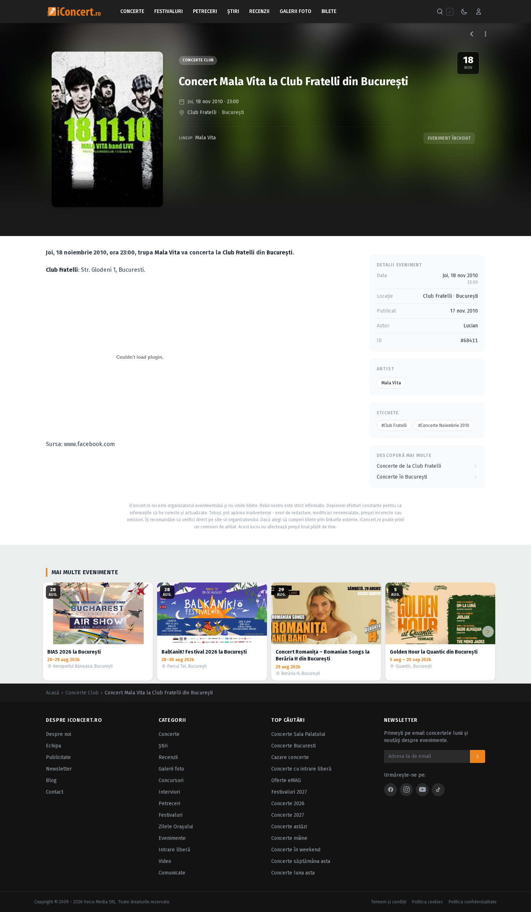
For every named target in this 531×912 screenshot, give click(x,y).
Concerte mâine (289, 838)
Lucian (470, 326)
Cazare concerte (290, 757)
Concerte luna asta (293, 873)
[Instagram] (406, 789)
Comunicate (172, 873)
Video (165, 861)
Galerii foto (171, 769)
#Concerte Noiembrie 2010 (443, 425)
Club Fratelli (201, 112)
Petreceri (205, 11)
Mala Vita (205, 138)
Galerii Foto (295, 11)
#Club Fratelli (394, 425)
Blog (51, 780)
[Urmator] (488, 631)
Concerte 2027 (287, 815)
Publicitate (58, 757)
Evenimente (172, 838)
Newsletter (59, 769)
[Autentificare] (478, 11)
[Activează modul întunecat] (464, 11)
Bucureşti (233, 112)
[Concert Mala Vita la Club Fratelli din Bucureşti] (107, 129)
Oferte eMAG (286, 780)
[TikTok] (438, 789)
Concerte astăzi (289, 827)
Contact (54, 792)
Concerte (132, 11)
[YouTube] (422, 789)
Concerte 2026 (288, 803)
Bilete (328, 11)
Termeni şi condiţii (388, 901)
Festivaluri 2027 (289, 792)
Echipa (53, 746)
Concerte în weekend (295, 850)
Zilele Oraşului (176, 827)
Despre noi (58, 734)
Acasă (52, 693)
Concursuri (171, 780)
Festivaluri (168, 11)
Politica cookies (427, 901)
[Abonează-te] (477, 756)
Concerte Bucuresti (293, 746)
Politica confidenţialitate (473, 901)
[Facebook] (390, 789)
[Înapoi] (471, 34)
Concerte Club (197, 60)
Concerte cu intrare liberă (301, 769)
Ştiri (233, 11)
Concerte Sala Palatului (298, 734)
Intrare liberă (174, 850)
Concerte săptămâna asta (300, 861)
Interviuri (169, 792)
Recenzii (259, 11)
